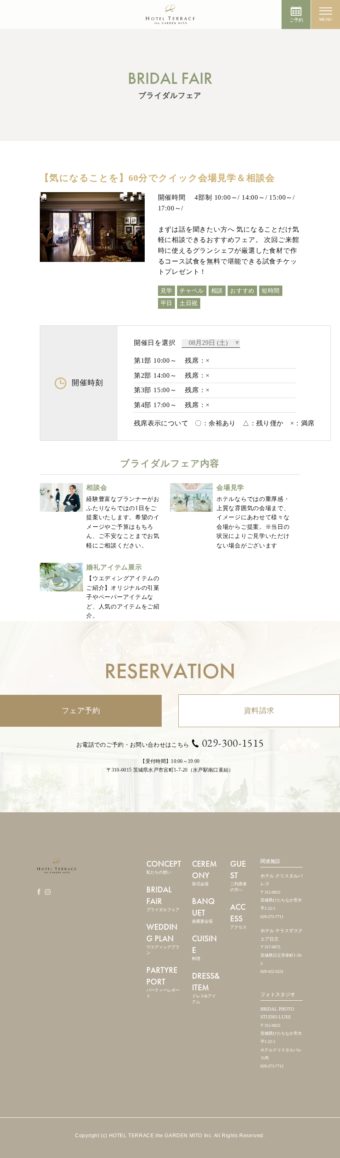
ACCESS (238, 915)
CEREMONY (204, 872)
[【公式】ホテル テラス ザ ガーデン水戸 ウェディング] (170, 20)
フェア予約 (81, 710)
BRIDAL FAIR (163, 898)
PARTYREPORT (163, 981)
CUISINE (204, 947)
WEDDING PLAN (163, 938)
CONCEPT (163, 866)
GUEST (238, 875)
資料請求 (259, 710)
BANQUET (203, 909)
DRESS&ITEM (206, 987)
